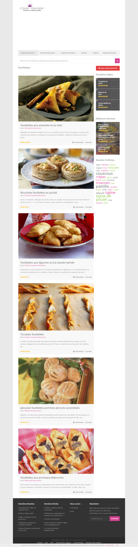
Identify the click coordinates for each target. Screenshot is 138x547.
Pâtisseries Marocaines (33, 128)
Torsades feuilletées (32, 334)
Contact (39, 543)
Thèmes (96, 53)
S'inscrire (114, 519)
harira (98, 180)
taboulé (100, 193)
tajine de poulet (103, 197)
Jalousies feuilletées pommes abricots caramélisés (50, 408)
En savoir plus (109, 545)
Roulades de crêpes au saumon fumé (27, 509)
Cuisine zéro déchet (52, 519)
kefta (104, 180)
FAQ (51, 543)
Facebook (74, 508)
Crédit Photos (78, 543)
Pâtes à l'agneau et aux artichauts (27, 518)
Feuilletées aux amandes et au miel (41, 125)
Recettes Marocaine (47, 53)
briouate (113, 167)
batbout (112, 164)
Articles (84, 53)
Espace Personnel (109, 53)
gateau (109, 177)
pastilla (102, 186)
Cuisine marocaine (27, 53)
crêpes (101, 177)
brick (105, 168)
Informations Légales (63, 543)
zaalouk (99, 203)
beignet (99, 168)
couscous (104, 173)
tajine (110, 192)
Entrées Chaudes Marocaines (35, 195)
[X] (117, 545)
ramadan (113, 187)
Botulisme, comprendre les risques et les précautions (54, 514)
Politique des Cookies (93, 543)
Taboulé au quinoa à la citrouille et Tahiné (27, 524)
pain (113, 183)
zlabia (105, 203)
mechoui (110, 180)
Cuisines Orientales (68, 53)
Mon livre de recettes (108, 68)
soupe (116, 189)
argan (98, 164)
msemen (103, 182)
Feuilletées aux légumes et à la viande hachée (47, 262)
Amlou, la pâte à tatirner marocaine (53, 509)
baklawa (105, 164)
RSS (72, 511)
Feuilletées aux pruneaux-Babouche (42, 477)
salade (98, 189)
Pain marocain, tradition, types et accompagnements (55, 524)
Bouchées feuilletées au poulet (38, 192)
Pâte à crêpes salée (26, 513)
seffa (104, 189)
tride (110, 200)
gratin (115, 177)
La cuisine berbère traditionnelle (51, 529)
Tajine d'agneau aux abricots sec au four (29, 529)
